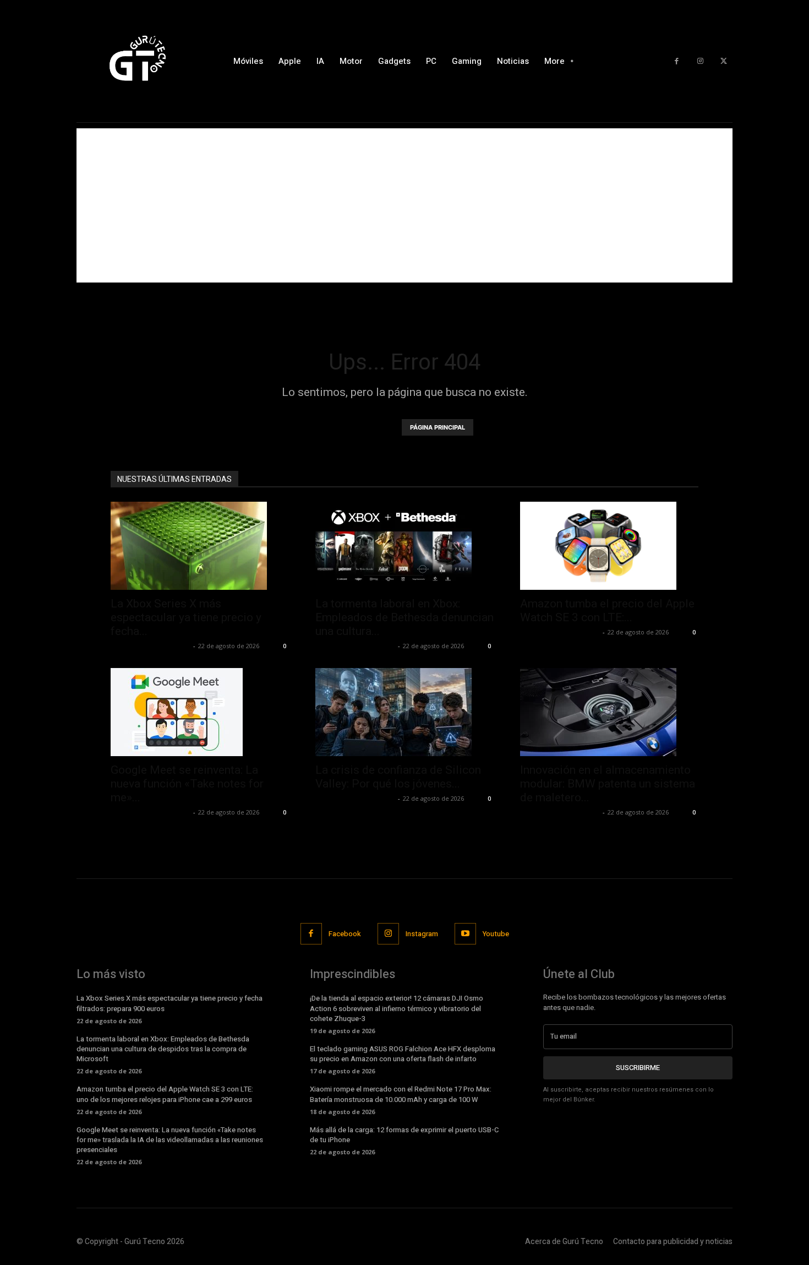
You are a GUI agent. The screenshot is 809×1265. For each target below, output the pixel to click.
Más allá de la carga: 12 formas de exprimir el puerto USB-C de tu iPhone (404, 1135)
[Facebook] (677, 61)
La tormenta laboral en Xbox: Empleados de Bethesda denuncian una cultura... (404, 617)
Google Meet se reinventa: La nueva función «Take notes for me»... (187, 783)
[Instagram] (700, 61)
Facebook (345, 934)
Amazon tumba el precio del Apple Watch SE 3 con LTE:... (607, 610)
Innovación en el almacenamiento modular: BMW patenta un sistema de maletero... (607, 783)
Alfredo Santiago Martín (150, 646)
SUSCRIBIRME (638, 1067)
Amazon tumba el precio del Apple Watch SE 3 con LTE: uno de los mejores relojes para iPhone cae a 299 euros (164, 1094)
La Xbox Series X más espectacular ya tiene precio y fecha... (186, 617)
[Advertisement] (404, 205)
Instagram (422, 934)
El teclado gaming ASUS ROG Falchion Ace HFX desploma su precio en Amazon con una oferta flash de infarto (402, 1054)
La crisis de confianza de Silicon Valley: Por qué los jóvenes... (398, 776)
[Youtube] (465, 933)
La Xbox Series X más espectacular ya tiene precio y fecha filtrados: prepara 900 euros (169, 1003)
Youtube (496, 934)
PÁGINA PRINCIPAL (437, 427)
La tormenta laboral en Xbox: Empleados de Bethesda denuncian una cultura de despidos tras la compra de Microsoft (162, 1049)
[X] (723, 61)
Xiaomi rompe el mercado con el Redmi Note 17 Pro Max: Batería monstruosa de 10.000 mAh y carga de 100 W (400, 1094)
